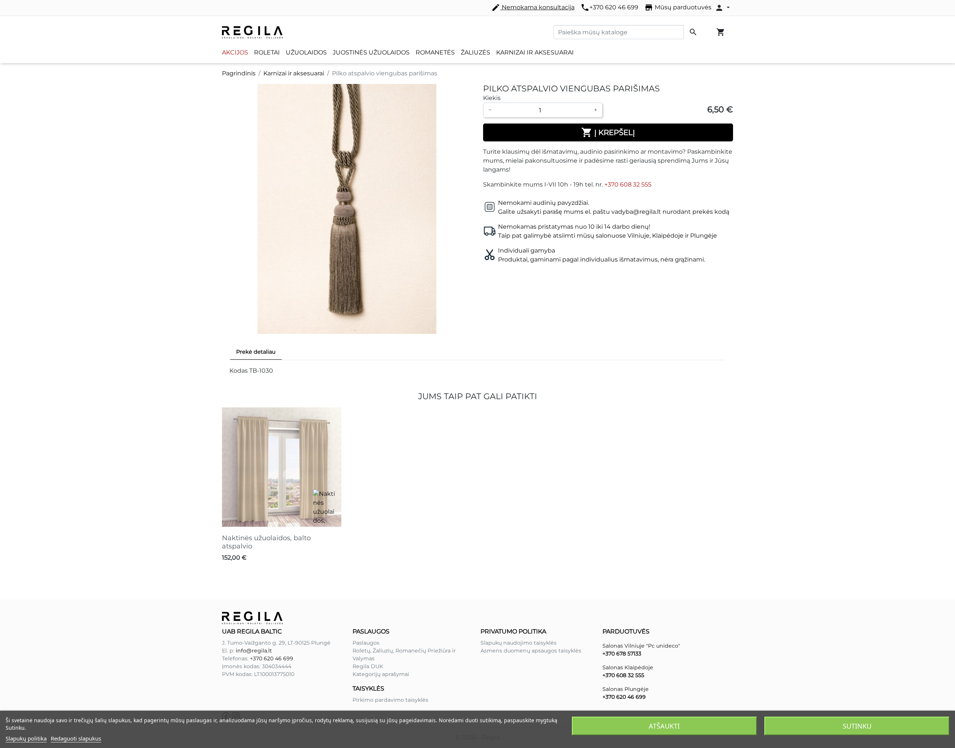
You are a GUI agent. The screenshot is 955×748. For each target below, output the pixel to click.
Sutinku (857, 726)
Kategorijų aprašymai (381, 674)
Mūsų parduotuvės (677, 7)
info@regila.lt (254, 650)
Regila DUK (368, 666)
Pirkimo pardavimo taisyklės (390, 700)
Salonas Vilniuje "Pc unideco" (641, 645)
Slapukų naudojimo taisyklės (518, 642)
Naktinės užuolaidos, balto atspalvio (266, 542)
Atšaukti (664, 726)
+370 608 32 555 (627, 184)
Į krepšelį (608, 132)
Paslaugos (366, 642)
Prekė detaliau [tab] (256, 351)
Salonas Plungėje (625, 689)
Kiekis (492, 97)
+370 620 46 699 (609, 7)
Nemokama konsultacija (532, 7)
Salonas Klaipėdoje (627, 667)
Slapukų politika (26, 738)
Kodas (238, 370)
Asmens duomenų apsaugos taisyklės (530, 650)
